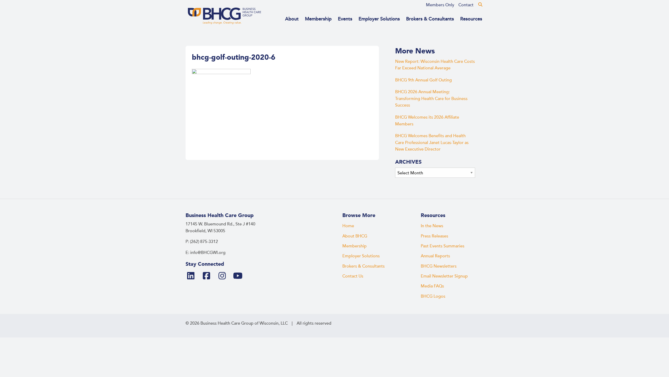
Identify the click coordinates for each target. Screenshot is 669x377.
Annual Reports (435, 256)
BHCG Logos (433, 296)
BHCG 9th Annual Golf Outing (423, 80)
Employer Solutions (379, 19)
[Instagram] (224, 276)
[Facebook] (208, 276)
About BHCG (354, 236)
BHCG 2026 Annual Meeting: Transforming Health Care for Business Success (431, 98)
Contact (466, 5)
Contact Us (352, 276)
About (292, 19)
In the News (432, 226)
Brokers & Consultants (430, 19)
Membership (318, 19)
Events (345, 19)
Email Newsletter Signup (444, 276)
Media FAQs (432, 286)
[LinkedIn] (193, 276)
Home (348, 226)
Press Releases (434, 236)
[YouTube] (240, 276)
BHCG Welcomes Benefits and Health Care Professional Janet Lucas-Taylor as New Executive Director (432, 142)
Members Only (440, 5)
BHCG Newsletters (439, 266)
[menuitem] (440, 5)
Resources (471, 19)
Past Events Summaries (442, 246)
